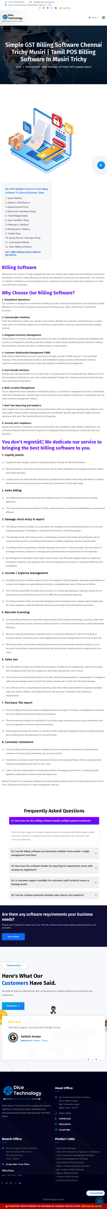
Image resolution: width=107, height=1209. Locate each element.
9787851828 (65, 1119)
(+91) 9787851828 (16, 2)
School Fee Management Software (72, 1159)
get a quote (13, 937)
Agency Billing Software (67, 1173)
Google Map (64, 1130)
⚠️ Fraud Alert (64, 8)
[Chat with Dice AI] (99, 1201)
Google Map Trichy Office (18, 1164)
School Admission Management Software (75, 1155)
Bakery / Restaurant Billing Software (72, 1166)
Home (18, 67)
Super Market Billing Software (70, 1162)
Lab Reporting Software (67, 1180)
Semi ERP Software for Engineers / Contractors (78, 1152)
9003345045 (65, 1124)
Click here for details (91, 1206)
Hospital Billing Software (67, 1176)
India (94, 17)
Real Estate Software (66, 1148)
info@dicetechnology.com (44, 2)
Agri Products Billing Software (70, 1169)
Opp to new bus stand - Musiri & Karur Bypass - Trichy (30, 5)
